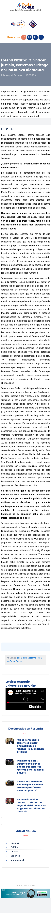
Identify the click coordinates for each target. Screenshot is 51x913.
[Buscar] (35, 37)
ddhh (19, 658)
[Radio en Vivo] (23, 37)
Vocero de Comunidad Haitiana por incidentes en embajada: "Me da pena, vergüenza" (30, 786)
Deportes (15, 856)
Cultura (14, 851)
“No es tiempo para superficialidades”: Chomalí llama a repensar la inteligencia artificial (30, 745)
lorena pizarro (29, 658)
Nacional (15, 843)
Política (14, 847)
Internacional (17, 860)
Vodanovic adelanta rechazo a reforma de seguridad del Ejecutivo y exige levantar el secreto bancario (31, 805)
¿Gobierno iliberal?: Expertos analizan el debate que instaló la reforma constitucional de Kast (30, 766)
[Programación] (29, 37)
